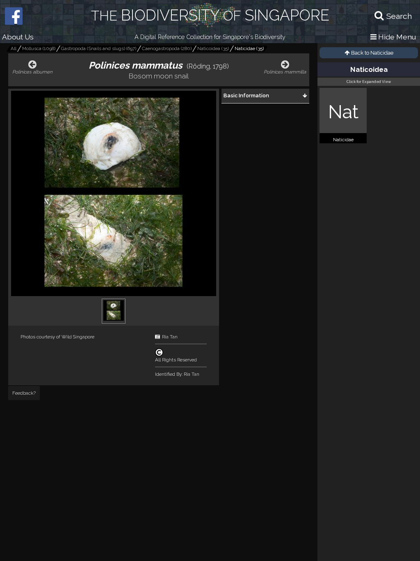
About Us (18, 36)
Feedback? (24, 393)
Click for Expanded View (369, 82)
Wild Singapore (78, 337)
